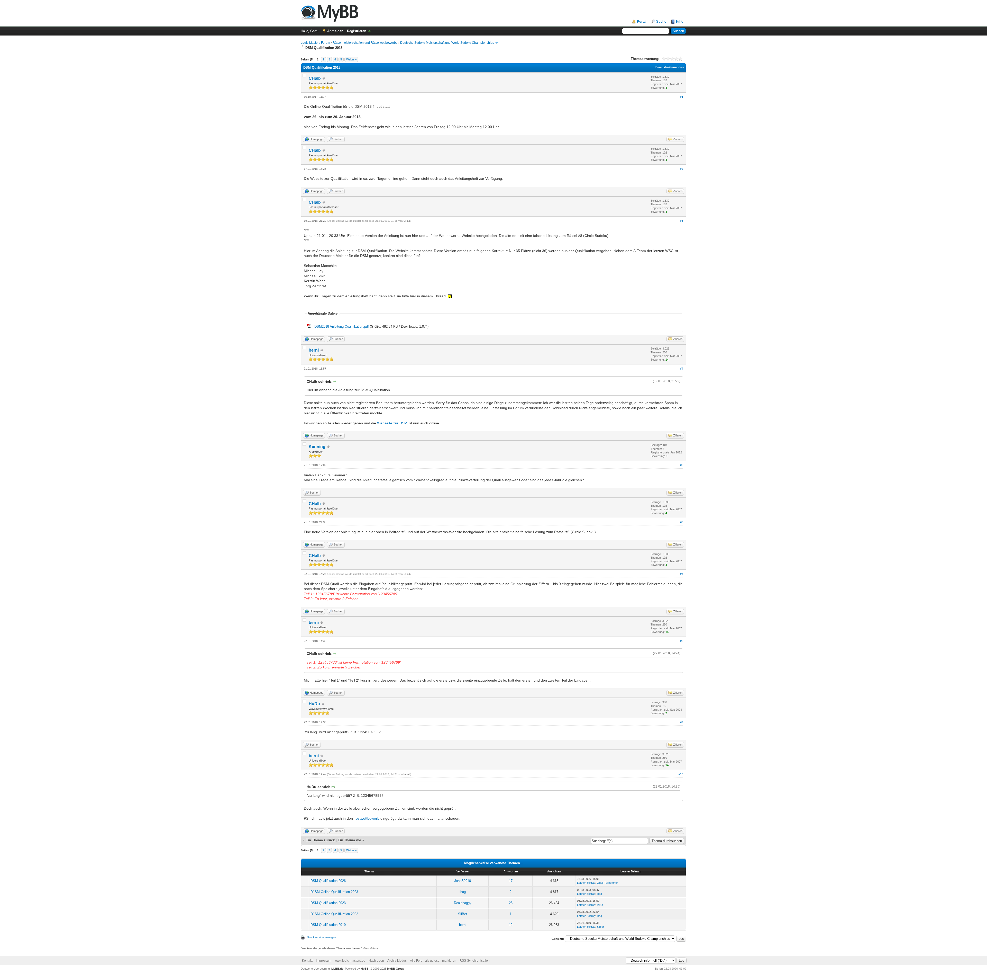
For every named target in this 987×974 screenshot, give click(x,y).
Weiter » (351, 59)
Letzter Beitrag (586, 882)
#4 (681, 368)
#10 (681, 774)
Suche (661, 21)
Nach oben (376, 960)
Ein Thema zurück (320, 840)
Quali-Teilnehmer (607, 882)
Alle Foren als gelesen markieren (433, 960)
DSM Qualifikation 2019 (328, 925)
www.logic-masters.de (350, 960)
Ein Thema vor (349, 840)
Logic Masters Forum (315, 42)
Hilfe (679, 21)
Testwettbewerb (366, 818)
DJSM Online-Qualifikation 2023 (334, 892)
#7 (681, 573)
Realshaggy (462, 903)
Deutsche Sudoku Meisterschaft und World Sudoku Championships (447, 42)
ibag (463, 892)
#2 (681, 168)
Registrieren (356, 31)
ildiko (600, 904)
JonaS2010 (462, 881)
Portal (641, 21)
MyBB (365, 968)
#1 (681, 96)
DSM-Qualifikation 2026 (328, 881)
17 (511, 881)
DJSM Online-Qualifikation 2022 (334, 914)
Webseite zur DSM (392, 423)
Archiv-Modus (397, 960)
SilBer (462, 914)
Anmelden (335, 31)
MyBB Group (396, 968)
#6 (681, 522)
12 (511, 925)
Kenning (317, 446)
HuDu (314, 704)
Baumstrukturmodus (669, 67)
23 (511, 903)
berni (314, 350)
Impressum (323, 960)
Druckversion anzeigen (321, 937)
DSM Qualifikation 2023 (328, 903)
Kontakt (307, 960)
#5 (681, 465)
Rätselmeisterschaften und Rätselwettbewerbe (365, 42)
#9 (681, 722)
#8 (681, 640)
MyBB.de (337, 968)
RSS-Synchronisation (475, 960)
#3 (681, 220)
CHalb (315, 78)
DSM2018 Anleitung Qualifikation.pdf (341, 326)
